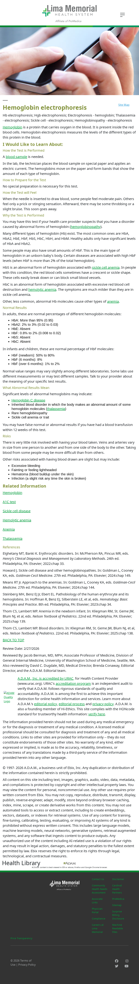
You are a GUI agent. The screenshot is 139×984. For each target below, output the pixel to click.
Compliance (98, 918)
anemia (113, 301)
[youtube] (126, 966)
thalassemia (56, 409)
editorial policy (45, 704)
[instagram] (126, 961)
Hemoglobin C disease (28, 400)
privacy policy (103, 704)
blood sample (16, 156)
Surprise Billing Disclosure (118, 915)
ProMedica (118, 898)
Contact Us (98, 879)
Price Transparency (21, 938)
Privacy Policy (27, 965)
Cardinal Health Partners (117, 889)
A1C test (9, 501)
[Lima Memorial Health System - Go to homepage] (69, 13)
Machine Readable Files (117, 928)
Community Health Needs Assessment (99, 889)
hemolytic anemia (42, 289)
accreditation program (73, 683)
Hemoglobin (12, 127)
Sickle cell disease (17, 511)
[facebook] (116, 961)
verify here (96, 714)
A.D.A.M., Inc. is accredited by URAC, (46, 678)
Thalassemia (12, 538)
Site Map (124, 105)
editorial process (72, 704)
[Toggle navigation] (122, 14)
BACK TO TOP (13, 640)
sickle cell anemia (106, 267)
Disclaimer (118, 879)
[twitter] (116, 966)
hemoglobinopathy (86, 226)
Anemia (9, 529)
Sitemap (117, 905)
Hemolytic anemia (17, 520)
